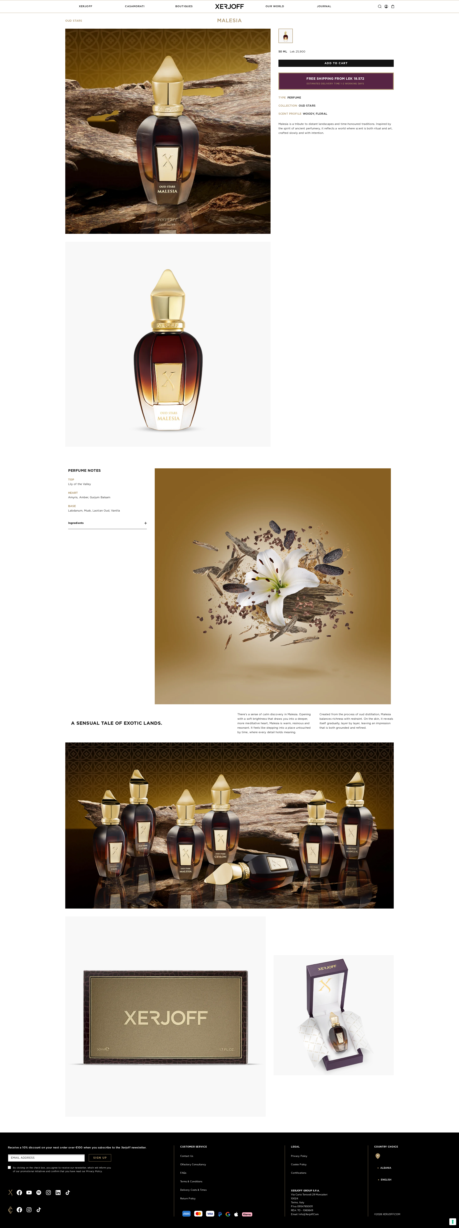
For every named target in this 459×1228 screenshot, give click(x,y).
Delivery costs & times (193, 1190)
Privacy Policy (94, 1171)
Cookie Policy (299, 1165)
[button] (85, 6)
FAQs (183, 1173)
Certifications (298, 1173)
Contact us (186, 1156)
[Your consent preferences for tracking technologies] (452, 1221)
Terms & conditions (191, 1182)
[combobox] (392, 1168)
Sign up (100, 1158)
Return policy (188, 1199)
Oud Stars (73, 21)
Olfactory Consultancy (193, 1165)
